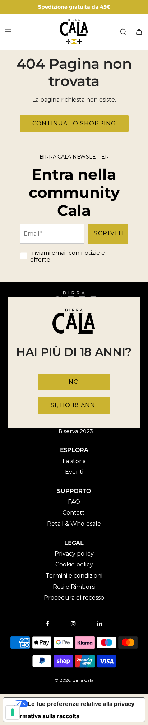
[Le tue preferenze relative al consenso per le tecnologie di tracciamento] (12, 712)
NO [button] (74, 381)
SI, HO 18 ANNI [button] (74, 405)
